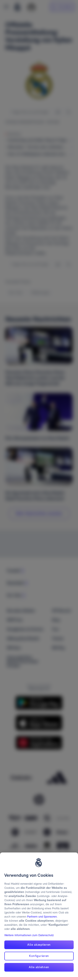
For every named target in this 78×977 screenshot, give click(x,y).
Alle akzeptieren (39, 944)
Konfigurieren (39, 956)
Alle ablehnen (39, 967)
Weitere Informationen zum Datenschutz (29, 935)
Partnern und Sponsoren (42, 916)
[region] (39, 914)
